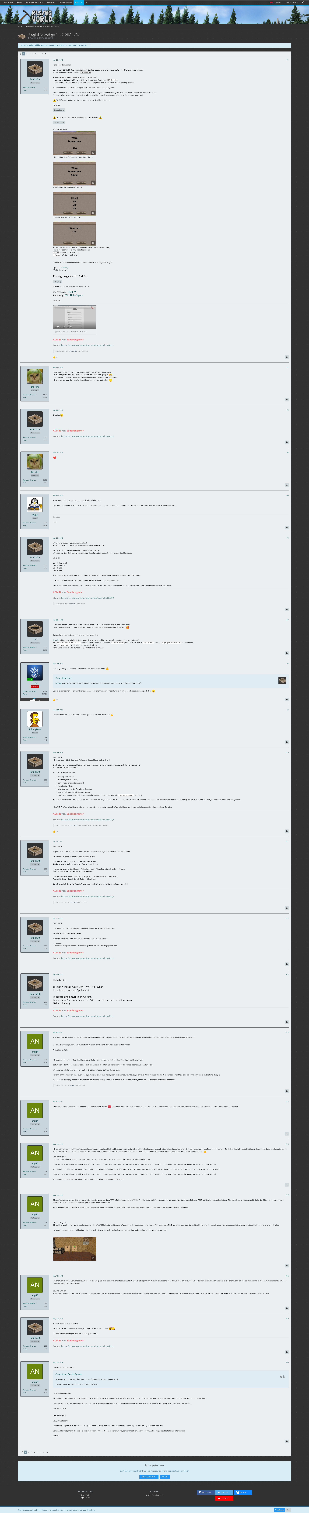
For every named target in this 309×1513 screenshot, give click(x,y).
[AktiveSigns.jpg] (74, 1249)
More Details (279, 1510)
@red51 (56, 640)
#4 (288, 453)
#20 (287, 1362)
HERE (71, 291)
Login (165, 1477)
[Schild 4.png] (74, 233)
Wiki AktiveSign (73, 295)
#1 (288, 60)
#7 (288, 620)
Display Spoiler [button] (59, 110)
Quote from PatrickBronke (68, 1374)
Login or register (291, 2)
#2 (288, 367)
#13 (287, 974)
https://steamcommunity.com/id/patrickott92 (86, 345)
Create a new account (151, 1471)
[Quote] (287, 357)
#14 (287, 1032)
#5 (288, 495)
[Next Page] (45, 54)
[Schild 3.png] (74, 203)
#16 (287, 1144)
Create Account (149, 1477)
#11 (287, 841)
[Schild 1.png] (74, 143)
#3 (288, 410)
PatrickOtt (34, 38)
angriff (72, 1085)
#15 (287, 1101)
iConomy (64, 267)
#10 (287, 752)
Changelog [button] (57, 282)
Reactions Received (29, 87)
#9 (288, 710)
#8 (288, 663)
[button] (275, 2)
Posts (25, 90)
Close (288, 1510)
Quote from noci (63, 678)
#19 (287, 1318)
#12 (287, 918)
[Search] (303, 2)
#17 (287, 1195)
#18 (287, 1276)
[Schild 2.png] (74, 173)
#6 (288, 538)
